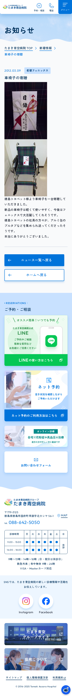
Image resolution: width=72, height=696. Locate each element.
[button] (34, 260)
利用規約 (58, 677)
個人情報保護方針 (37, 677)
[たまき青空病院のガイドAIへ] (66, 690)
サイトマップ (14, 677)
